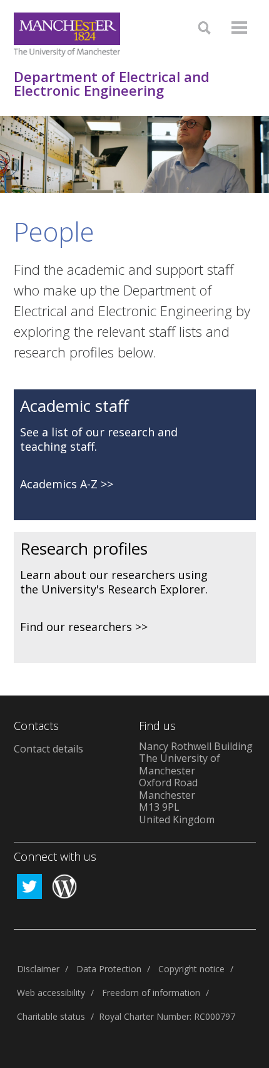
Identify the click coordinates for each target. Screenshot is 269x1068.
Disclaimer (38, 969)
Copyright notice (191, 969)
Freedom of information (151, 993)
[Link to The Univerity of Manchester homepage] (67, 35)
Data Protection (108, 969)
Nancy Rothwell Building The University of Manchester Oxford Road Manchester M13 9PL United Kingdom (196, 782)
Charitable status (51, 1016)
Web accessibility (51, 993)
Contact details (48, 749)
